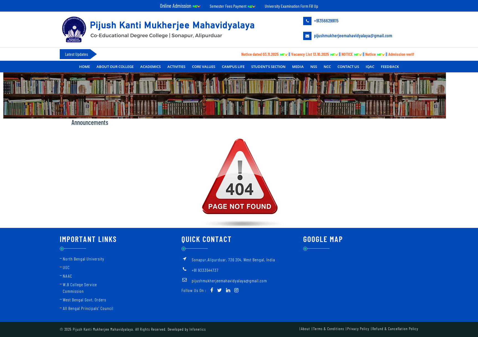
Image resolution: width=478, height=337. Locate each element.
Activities (176, 66)
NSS (313, 66)
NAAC (67, 275)
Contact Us (348, 66)
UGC (66, 267)
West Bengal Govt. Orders (84, 299)
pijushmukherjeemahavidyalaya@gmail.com (352, 35)
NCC (327, 66)
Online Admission (176, 5)
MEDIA (298, 66)
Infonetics (197, 329)
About (305, 328)
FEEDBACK (390, 66)
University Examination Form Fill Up (291, 6)
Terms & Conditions (328, 328)
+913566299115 (326, 20)
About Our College (115, 66)
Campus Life (233, 66)
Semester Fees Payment (228, 6)
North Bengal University (83, 258)
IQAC (370, 66)
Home (84, 66)
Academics (150, 66)
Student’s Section (268, 66)
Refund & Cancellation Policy (395, 328)
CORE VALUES (203, 66)
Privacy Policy (358, 328)
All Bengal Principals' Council (88, 308)
